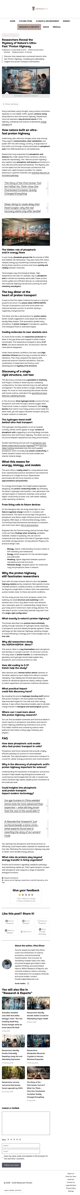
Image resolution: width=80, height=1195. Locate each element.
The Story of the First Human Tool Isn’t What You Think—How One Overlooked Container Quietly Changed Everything (36, 1089)
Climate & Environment (47, 21)
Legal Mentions (71, 1185)
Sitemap (71, 1191)
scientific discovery (37, 880)
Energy (66, 21)
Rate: (4, 1140)
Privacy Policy (71, 1188)
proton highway (15, 880)
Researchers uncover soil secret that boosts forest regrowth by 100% (12, 1085)
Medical (57, 27)
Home (12, 21)
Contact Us (71, 1182)
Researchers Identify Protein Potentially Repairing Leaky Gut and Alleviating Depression (12, 1054)
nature (6, 880)
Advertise (71, 1179)
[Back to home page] (40, 9)
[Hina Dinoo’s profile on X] (28, 983)
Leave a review (12, 1190)
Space (46, 27)
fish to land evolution (29, 525)
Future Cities (25, 21)
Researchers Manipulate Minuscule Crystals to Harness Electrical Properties (36, 1054)
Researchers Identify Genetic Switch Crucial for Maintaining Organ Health (38, 1016)
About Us (71, 1174)
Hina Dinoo (38, 945)
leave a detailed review (27, 901)
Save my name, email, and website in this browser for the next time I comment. (26, 1157)
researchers (25, 880)
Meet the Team (71, 1176)
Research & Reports (29, 27)
